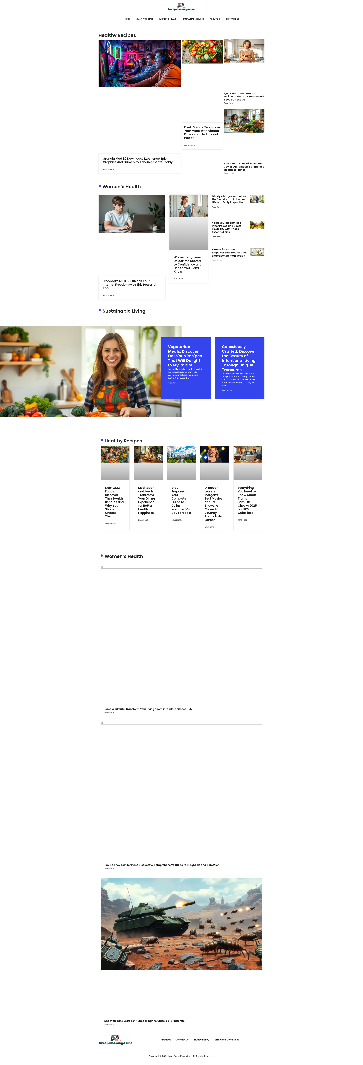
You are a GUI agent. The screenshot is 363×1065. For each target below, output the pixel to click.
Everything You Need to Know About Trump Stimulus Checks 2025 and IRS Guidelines (247, 500)
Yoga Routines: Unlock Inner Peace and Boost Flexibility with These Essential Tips (226, 227)
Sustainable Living (193, 19)
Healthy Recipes (144, 19)
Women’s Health (168, 19)
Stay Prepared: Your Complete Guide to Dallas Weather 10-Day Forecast (181, 500)
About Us (215, 19)
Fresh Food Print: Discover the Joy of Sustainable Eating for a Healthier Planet (244, 166)
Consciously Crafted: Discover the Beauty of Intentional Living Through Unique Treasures (239, 358)
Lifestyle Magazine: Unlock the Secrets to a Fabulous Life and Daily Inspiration (229, 199)
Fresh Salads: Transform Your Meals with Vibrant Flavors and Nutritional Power (202, 132)
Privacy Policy (201, 1039)
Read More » (108, 169)
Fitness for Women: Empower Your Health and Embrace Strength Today (229, 252)
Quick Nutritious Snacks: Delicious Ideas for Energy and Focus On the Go (244, 96)
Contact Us (232, 19)
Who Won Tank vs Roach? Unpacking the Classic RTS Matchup (144, 1021)
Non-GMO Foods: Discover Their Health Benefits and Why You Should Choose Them (114, 502)
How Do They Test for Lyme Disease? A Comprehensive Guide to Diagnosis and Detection (162, 865)
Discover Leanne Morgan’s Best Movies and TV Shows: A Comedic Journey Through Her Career (214, 504)
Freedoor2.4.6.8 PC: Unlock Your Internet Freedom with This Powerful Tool (129, 284)
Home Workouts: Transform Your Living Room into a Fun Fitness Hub (148, 709)
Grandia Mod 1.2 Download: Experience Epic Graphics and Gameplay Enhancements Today (138, 160)
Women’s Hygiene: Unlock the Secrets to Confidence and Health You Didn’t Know (187, 264)
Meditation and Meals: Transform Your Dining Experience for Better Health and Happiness (146, 500)
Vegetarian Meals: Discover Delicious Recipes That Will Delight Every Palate (185, 356)
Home (127, 19)
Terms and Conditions (226, 1039)
